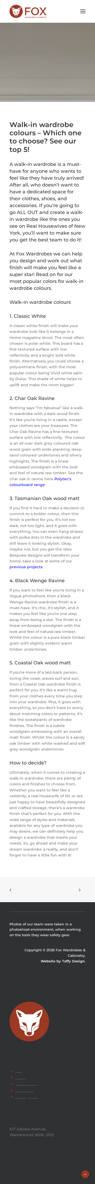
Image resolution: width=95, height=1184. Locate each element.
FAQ (19, 1070)
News (20, 1077)
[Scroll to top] (85, 1174)
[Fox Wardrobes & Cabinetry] (28, 11)
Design (58, 75)
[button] (83, 11)
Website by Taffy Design (63, 961)
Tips (68, 75)
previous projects (26, 567)
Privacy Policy (28, 1096)
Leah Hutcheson (62, 78)
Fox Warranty (27, 1083)
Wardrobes (28, 78)
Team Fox (24, 1090)
